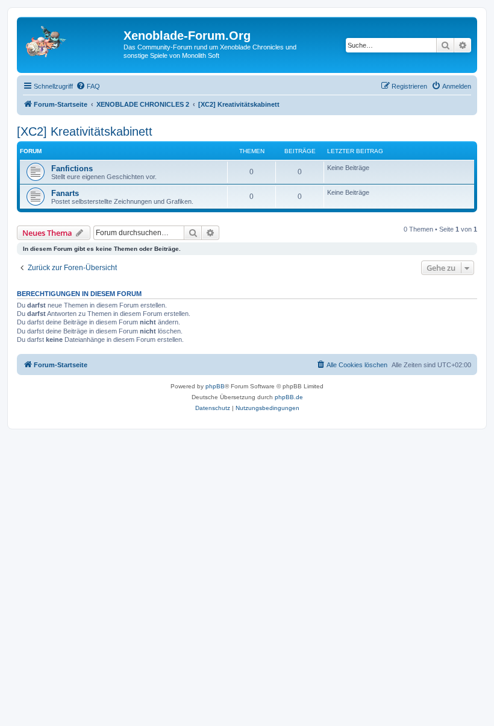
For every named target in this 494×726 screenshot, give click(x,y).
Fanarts (65, 193)
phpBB (215, 386)
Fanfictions (72, 168)
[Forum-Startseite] (72, 39)
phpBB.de (289, 397)
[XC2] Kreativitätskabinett (84, 131)
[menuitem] (88, 86)
